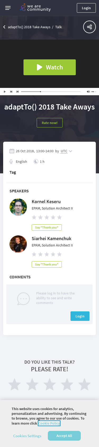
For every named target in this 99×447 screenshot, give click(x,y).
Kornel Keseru (46, 201)
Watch (54, 67)
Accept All (64, 435)
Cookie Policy (49, 423)
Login (86, 8)
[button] (8, 8)
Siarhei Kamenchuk (51, 238)
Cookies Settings (27, 435)
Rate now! (50, 122)
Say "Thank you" (46, 227)
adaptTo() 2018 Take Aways (29, 27)
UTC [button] (64, 151)
